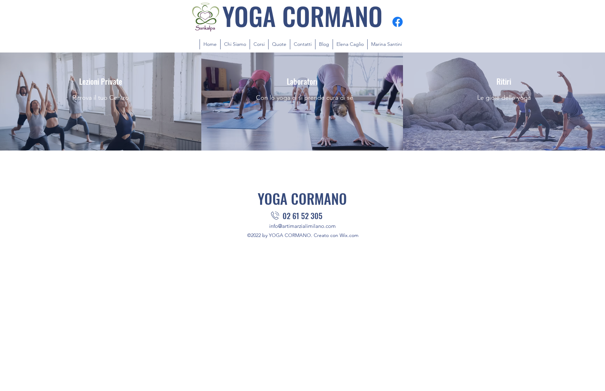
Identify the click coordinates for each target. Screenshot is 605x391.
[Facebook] (397, 22)
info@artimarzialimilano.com (302, 226)
